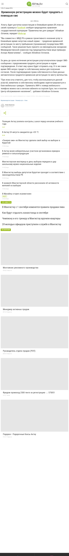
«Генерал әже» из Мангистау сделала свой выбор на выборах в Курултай (31, 141)
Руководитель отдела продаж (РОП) (19, 351)
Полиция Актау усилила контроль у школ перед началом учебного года (32, 122)
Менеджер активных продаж (16, 309)
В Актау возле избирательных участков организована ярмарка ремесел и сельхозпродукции (31, 152)
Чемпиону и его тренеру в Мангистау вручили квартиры (31, 218)
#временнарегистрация (7, 100)
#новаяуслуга (19, 100)
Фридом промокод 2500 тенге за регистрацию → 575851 (29, 392)
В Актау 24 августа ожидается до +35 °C (20, 132)
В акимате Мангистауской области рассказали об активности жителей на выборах (30, 184)
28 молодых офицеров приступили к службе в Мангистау (31, 224)
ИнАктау (22, 33)
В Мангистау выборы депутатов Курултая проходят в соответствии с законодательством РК (33, 173)
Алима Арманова (9, 105)
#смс (26, 100)
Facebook (21, 27)
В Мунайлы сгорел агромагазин (16, 193)
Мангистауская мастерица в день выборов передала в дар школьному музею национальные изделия (29, 162)
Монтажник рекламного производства (20, 267)
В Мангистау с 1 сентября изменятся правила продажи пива (33, 207)
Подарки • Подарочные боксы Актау (19, 434)
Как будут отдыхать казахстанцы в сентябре (25, 212)
